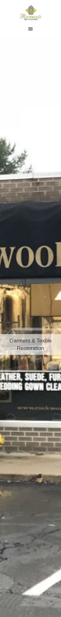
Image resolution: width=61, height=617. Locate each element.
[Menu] (30, 28)
